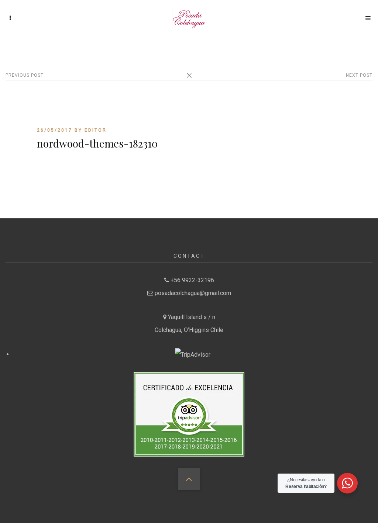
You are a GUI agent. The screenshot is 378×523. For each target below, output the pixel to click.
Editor (96, 130)
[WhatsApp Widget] (347, 483)
